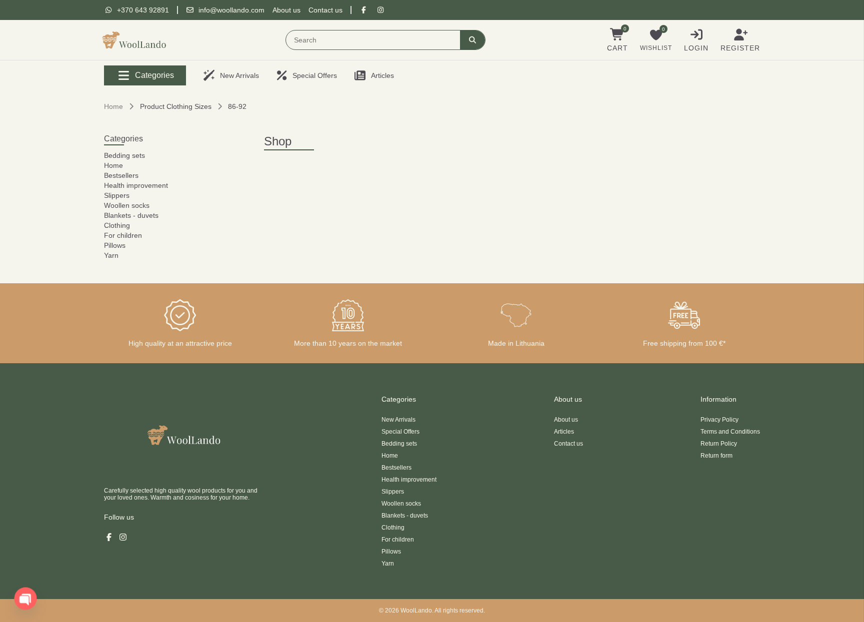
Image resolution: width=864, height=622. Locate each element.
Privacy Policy (719, 419)
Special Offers (401, 431)
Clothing (117, 225)
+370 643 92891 (143, 10)
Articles (564, 431)
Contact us (325, 10)
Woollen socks (127, 205)
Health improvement (136, 185)
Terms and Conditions (730, 431)
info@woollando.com (231, 10)
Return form (716, 455)
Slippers (117, 195)
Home (113, 106)
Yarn (111, 255)
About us (286, 10)
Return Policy (718, 443)
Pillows (115, 245)
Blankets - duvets (131, 215)
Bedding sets (124, 155)
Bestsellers (121, 175)
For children (123, 235)
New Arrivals (399, 419)
